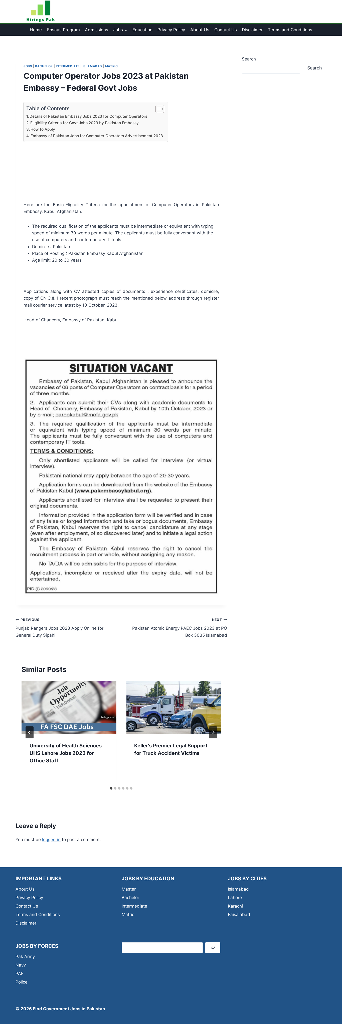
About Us (199, 29)
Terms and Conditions (290, 29)
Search (249, 58)
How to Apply (43, 129)
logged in (51, 839)
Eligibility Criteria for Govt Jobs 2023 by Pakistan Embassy (84, 122)
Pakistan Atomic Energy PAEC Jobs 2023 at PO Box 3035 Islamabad (179, 628)
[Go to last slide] (30, 732)
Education (142, 29)
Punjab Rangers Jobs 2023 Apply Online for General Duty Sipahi (59, 628)
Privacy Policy (171, 29)
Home (36, 29)
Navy (21, 965)
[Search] (212, 947)
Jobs (28, 66)
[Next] (213, 732)
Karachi (235, 906)
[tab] (111, 788)
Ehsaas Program (63, 29)
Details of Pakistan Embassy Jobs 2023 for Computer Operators (88, 116)
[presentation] (69, 707)
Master (129, 889)
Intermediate (68, 66)
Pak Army (25, 956)
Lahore (235, 897)
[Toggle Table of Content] (157, 109)
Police (22, 982)
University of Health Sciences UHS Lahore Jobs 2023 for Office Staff (66, 753)
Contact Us (225, 29)
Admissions (96, 29)
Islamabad (92, 66)
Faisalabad (239, 914)
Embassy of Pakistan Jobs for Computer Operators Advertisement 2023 (97, 135)
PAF (20, 973)
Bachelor (44, 66)
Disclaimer (252, 29)
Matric (111, 66)
